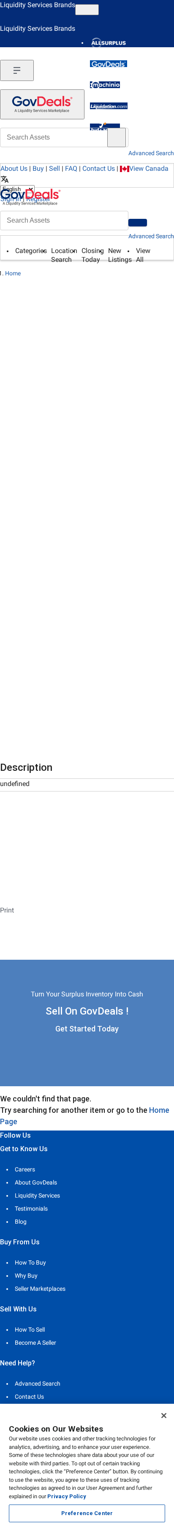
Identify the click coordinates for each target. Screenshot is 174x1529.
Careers (25, 1169)
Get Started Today (87, 1028)
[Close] (164, 1415)
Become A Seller (35, 1342)
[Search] (137, 222)
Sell (54, 168)
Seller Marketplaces (40, 1288)
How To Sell (30, 1329)
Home (13, 273)
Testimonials (31, 1208)
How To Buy (30, 1262)
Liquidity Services (37, 1195)
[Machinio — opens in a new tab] (105, 84)
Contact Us (98, 168)
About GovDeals (36, 1182)
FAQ (71, 168)
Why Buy (26, 1275)
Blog (21, 1221)
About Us (13, 168)
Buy (38, 168)
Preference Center (87, 1513)
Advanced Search (151, 236)
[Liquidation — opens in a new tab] (109, 105)
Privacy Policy (66, 1496)
